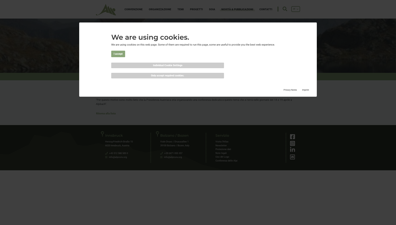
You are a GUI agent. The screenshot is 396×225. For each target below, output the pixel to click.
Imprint (305, 90)
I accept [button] (118, 53)
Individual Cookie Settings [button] (167, 65)
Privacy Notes (290, 90)
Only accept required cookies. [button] (167, 75)
